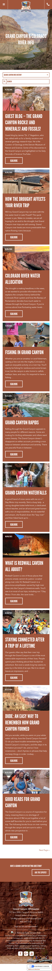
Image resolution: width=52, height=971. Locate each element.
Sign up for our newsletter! (26, 926)
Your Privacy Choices (41, 966)
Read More (14, 160)
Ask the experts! (41, 872)
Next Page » (44, 850)
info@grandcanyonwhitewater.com (26, 918)
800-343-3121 (26, 921)
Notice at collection (34, 969)
